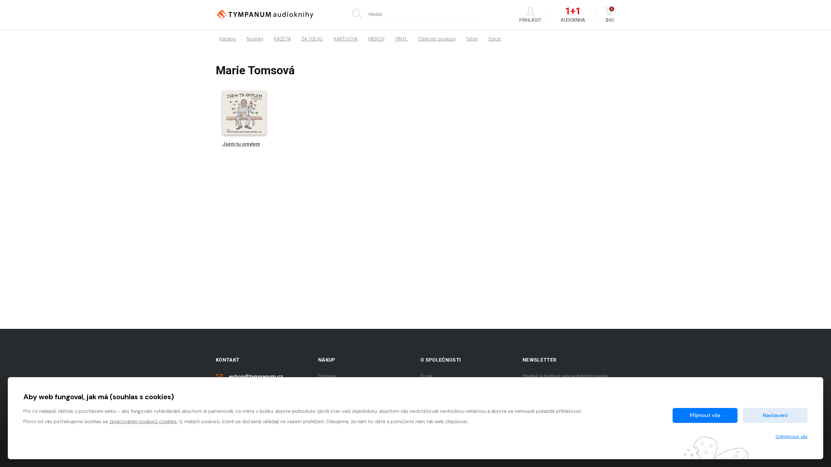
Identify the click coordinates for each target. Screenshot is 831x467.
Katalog (227, 39)
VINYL (401, 39)
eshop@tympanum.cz (256, 376)
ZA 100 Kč (312, 39)
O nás (426, 376)
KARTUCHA (346, 39)
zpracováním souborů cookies (143, 421)
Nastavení (775, 415)
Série (472, 39)
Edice (495, 39)
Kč (610, 14)
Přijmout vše (705, 415)
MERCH (376, 39)
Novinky (255, 39)
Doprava (327, 376)
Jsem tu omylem (241, 144)
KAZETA (282, 39)
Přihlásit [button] (530, 20)
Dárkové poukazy (437, 39)
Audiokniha (573, 14)
